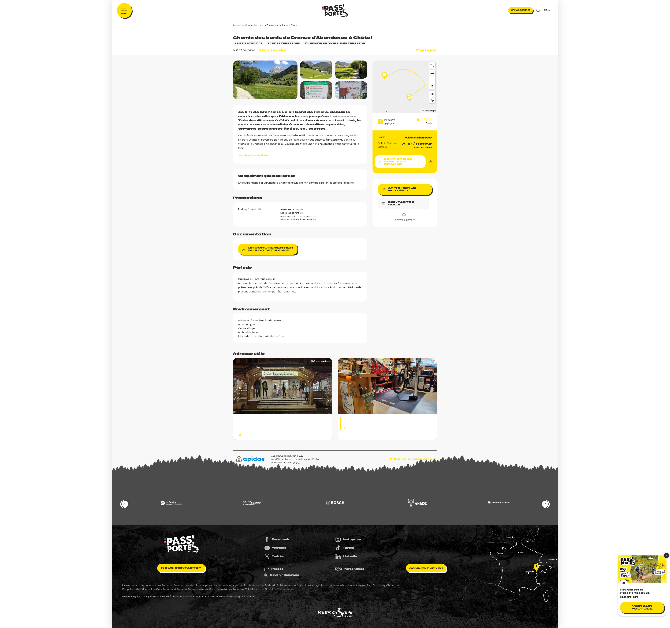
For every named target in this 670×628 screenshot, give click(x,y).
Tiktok (348, 547)
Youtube (279, 547)
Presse (277, 568)
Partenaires (354, 568)
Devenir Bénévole (284, 575)
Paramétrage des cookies (240, 596)
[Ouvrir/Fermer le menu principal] (124, 10)
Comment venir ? (426, 568)
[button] (538, 10)
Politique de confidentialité (156, 596)
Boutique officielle (215, 596)
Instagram (352, 539)
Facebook (280, 539)
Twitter (278, 556)
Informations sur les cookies (188, 596)
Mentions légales (131, 596)
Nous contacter (181, 567)
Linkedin (350, 556)
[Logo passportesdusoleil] (181, 544)
